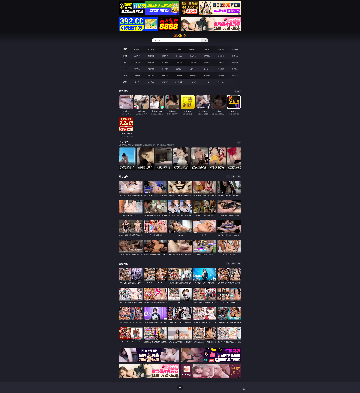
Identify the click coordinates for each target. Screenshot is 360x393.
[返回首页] (244, 389)
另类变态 (235, 62)
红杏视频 (193, 82)
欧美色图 (165, 69)
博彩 (125, 49)
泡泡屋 (207, 82)
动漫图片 (179, 69)
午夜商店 (151, 82)
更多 (238, 176)
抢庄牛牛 (235, 49)
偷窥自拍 (137, 69)
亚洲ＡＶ (137, 56)
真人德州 (151, 49)
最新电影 (123, 263)
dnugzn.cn (180, 35)
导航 (125, 82)
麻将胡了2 (192, 49)
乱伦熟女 (221, 62)
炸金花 (207, 49)
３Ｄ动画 (179, 56)
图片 (125, 69)
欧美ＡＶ (165, 56)
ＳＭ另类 (235, 56)
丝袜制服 (207, 56)
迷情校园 (193, 76)
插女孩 (137, 82)
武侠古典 (179, 76)
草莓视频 (165, 82)
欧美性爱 (179, 62)
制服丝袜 (193, 62)
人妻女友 (165, 76)
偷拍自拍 (151, 62)
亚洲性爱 (137, 62)
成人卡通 (165, 62)
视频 (125, 56)
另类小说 (207, 76)
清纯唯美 (207, 69)
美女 (227, 176)
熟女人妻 (193, 56)
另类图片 (235, 69)
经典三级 (207, 62)
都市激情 (137, 76)
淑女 (233, 264)
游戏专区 (179, 49)
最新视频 (123, 176)
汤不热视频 (179, 82)
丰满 (227, 264)
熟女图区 (221, 69)
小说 (125, 75)
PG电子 (136, 49)
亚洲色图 (151, 69)
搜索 (204, 40)
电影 (125, 62)
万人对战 (165, 49)
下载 (238, 142)
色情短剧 (221, 82)
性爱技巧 (235, 76)
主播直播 (221, 56)
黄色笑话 (221, 76)
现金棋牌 (221, 49)
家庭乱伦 (151, 76)
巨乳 (233, 176)
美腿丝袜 (193, 69)
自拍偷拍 (151, 56)
